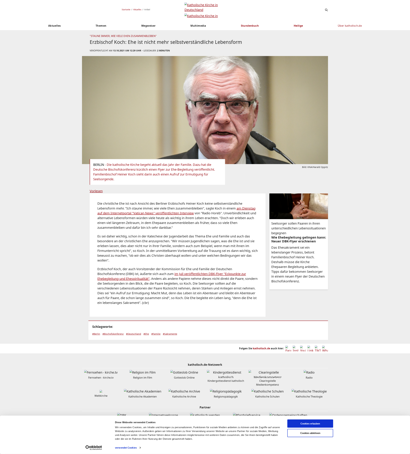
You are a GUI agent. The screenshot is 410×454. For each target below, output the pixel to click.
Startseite (126, 9)
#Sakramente (170, 333)
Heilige (298, 25)
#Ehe (146, 333)
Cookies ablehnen (310, 433)
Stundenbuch (250, 25)
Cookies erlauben (310, 423)
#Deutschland (133, 333)
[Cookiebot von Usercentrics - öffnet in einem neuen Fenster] (94, 447)
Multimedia (198, 25)
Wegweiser (148, 25)
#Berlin (96, 333)
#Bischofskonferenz (113, 333)
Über (350, 25)
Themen (101, 25)
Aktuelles (137, 9)
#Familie (155, 333)
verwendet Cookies (126, 447)
